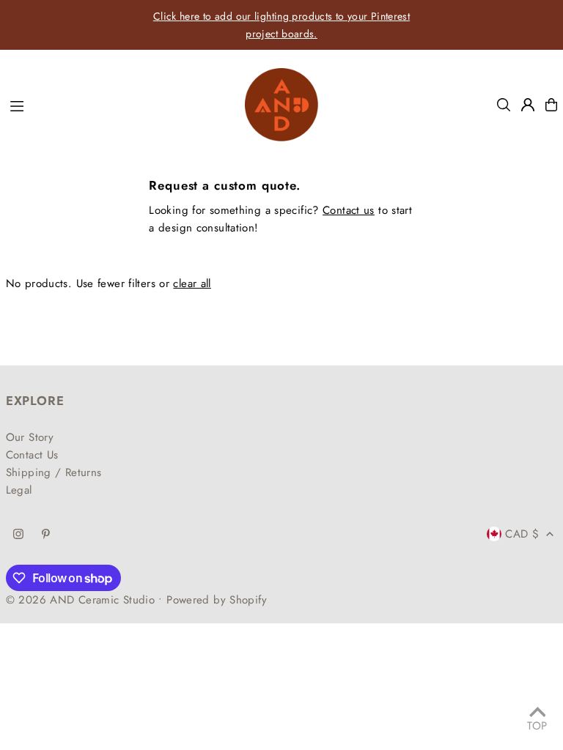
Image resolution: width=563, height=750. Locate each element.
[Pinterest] (46, 535)
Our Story (30, 437)
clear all (191, 283)
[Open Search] (503, 104)
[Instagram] (18, 535)
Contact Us (32, 455)
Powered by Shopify (216, 600)
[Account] (527, 104)
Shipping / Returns (54, 472)
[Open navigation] (120, 104)
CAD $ (522, 534)
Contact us (349, 210)
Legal (19, 490)
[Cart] (551, 104)
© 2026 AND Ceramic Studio (80, 600)
